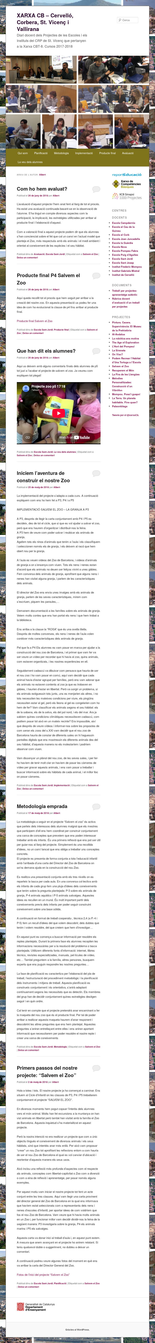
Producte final (107, 153)
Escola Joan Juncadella (126, 239)
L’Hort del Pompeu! (123, 346)
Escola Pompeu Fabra (125, 251)
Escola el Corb (120, 234)
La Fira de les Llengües (126, 374)
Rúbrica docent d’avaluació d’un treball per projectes (126, 302)
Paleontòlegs (119, 406)
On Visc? (117, 354)
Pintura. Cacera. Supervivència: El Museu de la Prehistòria (126, 326)
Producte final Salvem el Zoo (34, 321)
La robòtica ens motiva (125, 338)
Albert (42, 174)
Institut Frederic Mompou (127, 266)
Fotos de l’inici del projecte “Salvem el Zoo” (43, 1275)
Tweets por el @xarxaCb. (125, 415)
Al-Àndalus (118, 334)
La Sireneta (118, 350)
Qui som (23, 153)
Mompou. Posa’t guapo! (126, 394)
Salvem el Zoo (90, 254)
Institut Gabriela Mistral (126, 271)
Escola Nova (119, 247)
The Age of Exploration (125, 342)
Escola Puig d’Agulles (125, 255)
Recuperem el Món (123, 370)
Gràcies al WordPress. (77, 1329)
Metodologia (61, 153)
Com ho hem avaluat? (42, 188)
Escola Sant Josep (123, 262)
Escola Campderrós (123, 223)
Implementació (84, 153)
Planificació (41, 153)
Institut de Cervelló (123, 275)
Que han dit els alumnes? (46, 350)
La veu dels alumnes (30, 162)
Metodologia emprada (42, 806)
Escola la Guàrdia (122, 243)
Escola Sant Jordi (55, 254)
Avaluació (128, 153)
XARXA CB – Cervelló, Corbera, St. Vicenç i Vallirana (45, 22)
